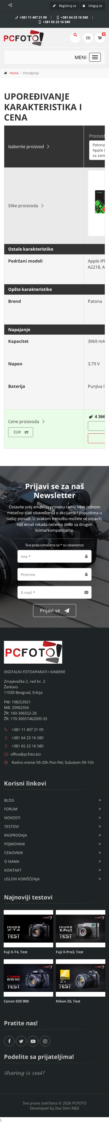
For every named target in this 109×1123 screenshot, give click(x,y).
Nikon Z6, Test (68, 1001)
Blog (9, 800)
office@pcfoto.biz (26, 754)
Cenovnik (13, 852)
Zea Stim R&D (67, 1108)
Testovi (11, 826)
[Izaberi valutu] (88, 38)
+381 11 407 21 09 (33, 17)
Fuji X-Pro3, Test (69, 951)
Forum (10, 808)
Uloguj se (95, 5)
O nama (11, 861)
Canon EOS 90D (16, 1001)
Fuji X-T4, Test (16, 951)
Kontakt (12, 870)
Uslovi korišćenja (22, 878)
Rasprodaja (15, 835)
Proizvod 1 (99, 136)
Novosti (12, 817)
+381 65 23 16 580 (56, 22)
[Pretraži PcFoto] (75, 38)
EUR (17, 431)
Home (14, 73)
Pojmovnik (14, 843)
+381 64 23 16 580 (74, 17)
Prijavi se (50, 610)
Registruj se (67, 5)
